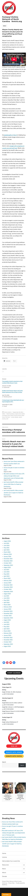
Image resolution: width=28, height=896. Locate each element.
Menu (4, 26)
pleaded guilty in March (10, 135)
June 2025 (6, 571)
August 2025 (7, 567)
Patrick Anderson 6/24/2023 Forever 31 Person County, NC (20, 797)
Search (4, 762)
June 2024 (6, 598)
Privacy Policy (11, 883)
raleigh (16, 417)
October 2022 (7, 642)
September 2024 (8, 591)
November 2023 (8, 613)
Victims (4, 857)
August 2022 (7, 646)
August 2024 (7, 593)
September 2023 (8, 617)
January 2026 (7, 556)
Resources (5, 865)
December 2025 (8, 558)
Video (3, 413)
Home (4, 853)
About (4, 872)
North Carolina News (16, 415)
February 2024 (8, 607)
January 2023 (7, 635)
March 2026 (7, 552)
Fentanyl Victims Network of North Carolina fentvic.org (12, 19)
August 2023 (7, 620)
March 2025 (7, 578)
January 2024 (7, 609)
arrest (12, 417)
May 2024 (6, 600)
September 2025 (8, 565)
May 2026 (6, 547)
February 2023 (8, 633)
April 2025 (6, 576)
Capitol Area (18, 413)
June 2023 (6, 624)
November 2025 (8, 561)
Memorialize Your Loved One (11, 861)
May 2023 (6, 626)
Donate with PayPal (14, 756)
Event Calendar (14, 673)
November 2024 (8, 587)
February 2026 (8, 554)
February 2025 (8, 580)
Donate (4, 876)
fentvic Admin (8, 412)
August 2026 (7, 541)
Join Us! (14, 746)
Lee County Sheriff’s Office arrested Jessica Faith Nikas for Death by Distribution (13, 484)
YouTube (7, 417)
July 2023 (6, 622)
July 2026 (6, 543)
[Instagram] (7, 662)
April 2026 (6, 550)
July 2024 (6, 596)
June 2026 (6, 545)
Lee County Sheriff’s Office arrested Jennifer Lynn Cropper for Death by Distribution (13, 493)
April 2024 (6, 602)
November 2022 (8, 639)
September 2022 (8, 644)
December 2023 (8, 611)
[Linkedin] (14, 662)
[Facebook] (4, 662)
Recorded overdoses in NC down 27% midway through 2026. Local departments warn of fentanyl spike (14, 476)
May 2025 (6, 574)
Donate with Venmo (14, 752)
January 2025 (7, 582)
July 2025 (6, 569)
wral (7, 418)
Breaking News (10, 413)
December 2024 (8, 585)
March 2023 (7, 631)
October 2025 (7, 563)
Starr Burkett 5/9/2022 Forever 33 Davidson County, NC (8, 796)
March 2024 (7, 604)
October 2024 (7, 589)
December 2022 (8, 637)
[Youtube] (10, 662)
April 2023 (6, 628)
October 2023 (7, 615)
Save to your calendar (8, 694)
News (8, 415)
